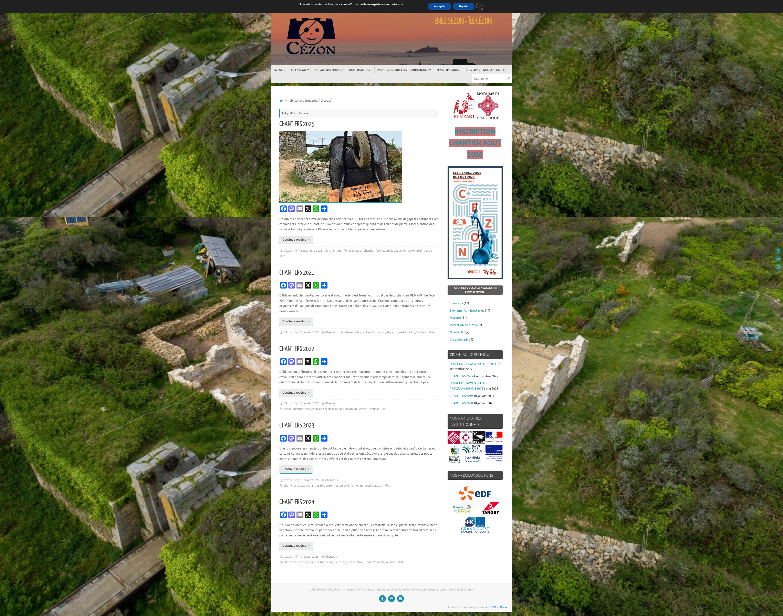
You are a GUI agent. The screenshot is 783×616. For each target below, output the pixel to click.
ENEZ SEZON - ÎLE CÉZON (463, 21)
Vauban (428, 250)
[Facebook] (778, 251)
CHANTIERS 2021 (296, 272)
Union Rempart (412, 250)
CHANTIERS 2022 (296, 349)
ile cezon (396, 250)
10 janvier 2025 (309, 332)
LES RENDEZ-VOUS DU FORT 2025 (473, 364)
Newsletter (457, 332)
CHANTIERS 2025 (296, 124)
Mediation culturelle (464, 325)
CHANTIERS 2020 (461, 403)
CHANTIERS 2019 (461, 396)
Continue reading (294, 239)
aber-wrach (355, 250)
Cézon (288, 250)
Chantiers (335, 250)
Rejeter (463, 6)
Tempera (484, 607)
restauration (407, 332)
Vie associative (460, 340)
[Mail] (778, 258)
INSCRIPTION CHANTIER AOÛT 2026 (475, 143)
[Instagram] (778, 266)
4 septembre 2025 (310, 250)
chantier (369, 250)
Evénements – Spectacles (467, 311)
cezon (288, 409)
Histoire (455, 318)
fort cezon (382, 250)
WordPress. (500, 607)
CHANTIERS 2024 (296, 502)
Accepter (439, 6)
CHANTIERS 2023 (296, 425)
